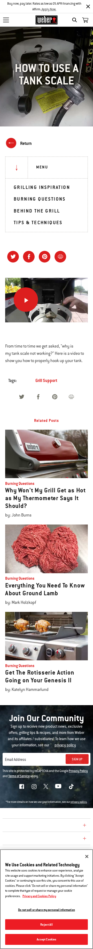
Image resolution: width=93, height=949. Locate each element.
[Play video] (25, 299)
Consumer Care (21, 839)
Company (14, 826)
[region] (46, 899)
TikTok (71, 786)
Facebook (22, 786)
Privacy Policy (78, 771)
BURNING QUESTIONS (40, 199)
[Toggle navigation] (6, 20)
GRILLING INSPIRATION (42, 187)
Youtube (58, 786)
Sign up (77, 759)
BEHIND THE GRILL (37, 211)
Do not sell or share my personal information (46, 910)
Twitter (45, 786)
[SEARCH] (76, 20)
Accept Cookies (47, 939)
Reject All (46, 924)
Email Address (15, 759)
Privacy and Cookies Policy (39, 896)
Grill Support (46, 380)
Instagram (34, 786)
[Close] (88, 6)
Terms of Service (19, 776)
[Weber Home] (46, 20)
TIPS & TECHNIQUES (38, 222)
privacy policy (79, 802)
